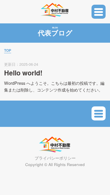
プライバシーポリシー (55, 158)
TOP (7, 50)
